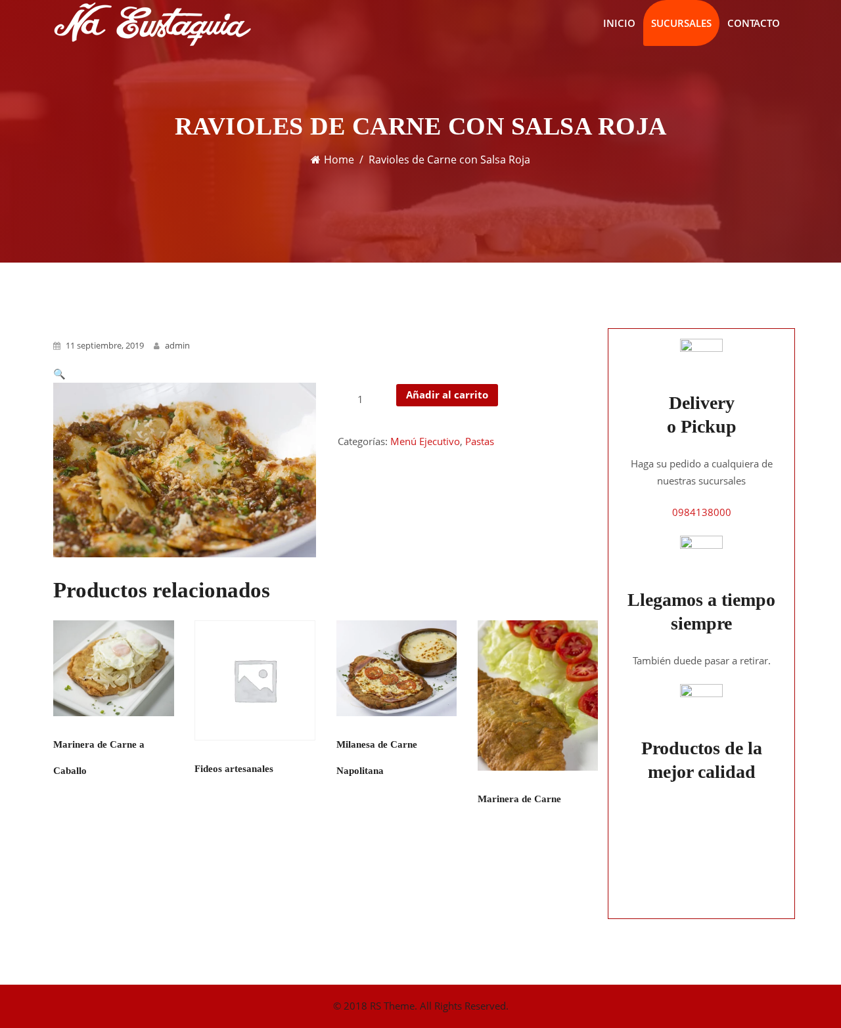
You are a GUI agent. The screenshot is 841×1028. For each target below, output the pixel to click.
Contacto (753, 23)
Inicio (619, 23)
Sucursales (681, 23)
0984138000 (701, 512)
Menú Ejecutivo (425, 441)
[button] (59, 373)
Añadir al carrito (447, 394)
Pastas (479, 441)
